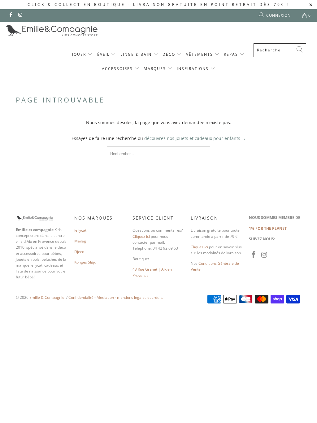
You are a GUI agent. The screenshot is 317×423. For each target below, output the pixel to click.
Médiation (105, 297)
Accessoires (118, 68)
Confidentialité (80, 297)
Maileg (80, 241)
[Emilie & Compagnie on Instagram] (20, 15)
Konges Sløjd (85, 262)
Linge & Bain (136, 54)
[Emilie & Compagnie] (68, 30)
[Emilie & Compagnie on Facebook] (10, 15)
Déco (170, 54)
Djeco (79, 251)
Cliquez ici (141, 236)
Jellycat (80, 230)
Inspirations (193, 68)
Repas (232, 54)
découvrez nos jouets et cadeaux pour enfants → (195, 138)
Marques (155, 68)
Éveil (104, 54)
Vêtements (200, 54)
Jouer (80, 54)
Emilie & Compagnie (46, 297)
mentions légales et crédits (140, 297)
